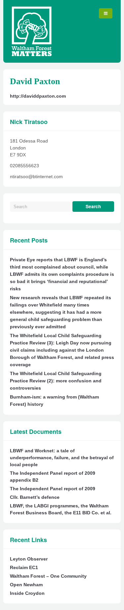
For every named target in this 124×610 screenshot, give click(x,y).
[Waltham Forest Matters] (32, 54)
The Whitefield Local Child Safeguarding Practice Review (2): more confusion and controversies (56, 381)
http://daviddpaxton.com (38, 96)
